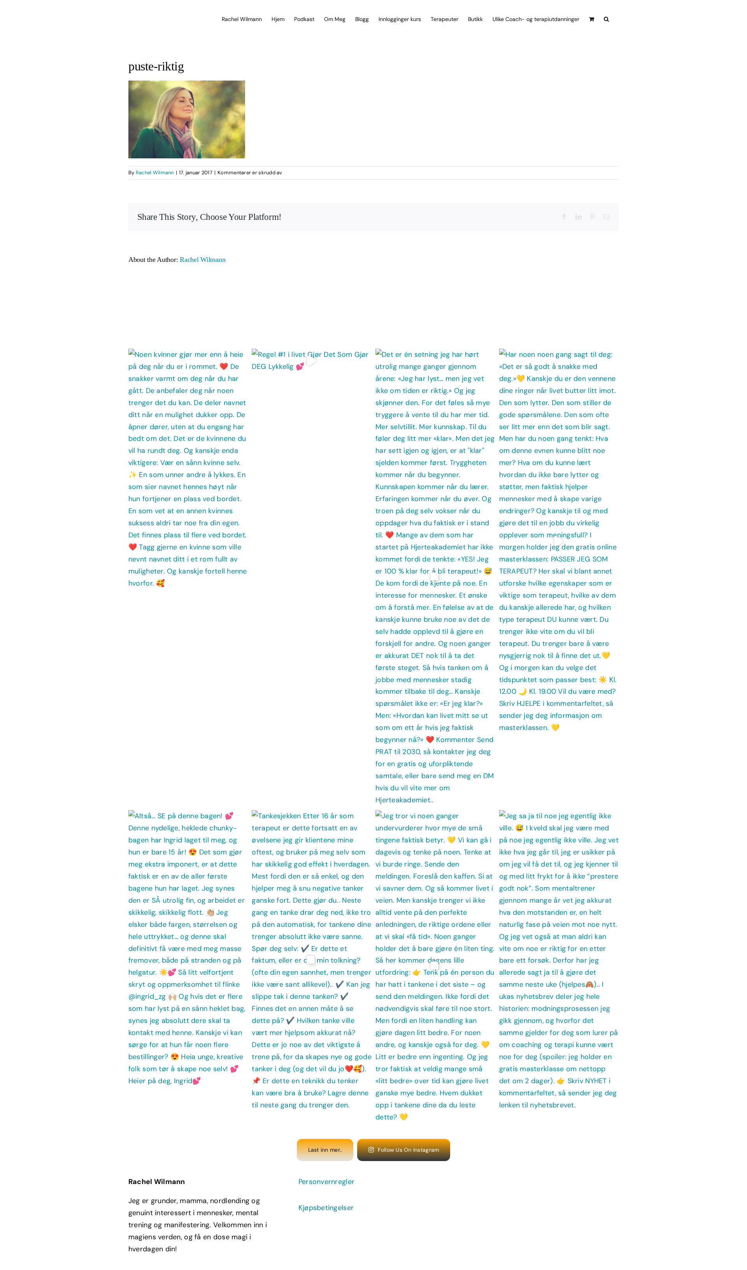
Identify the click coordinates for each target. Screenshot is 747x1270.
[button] (606, 18)
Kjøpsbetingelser (326, 1207)
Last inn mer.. (325, 1149)
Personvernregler (326, 1181)
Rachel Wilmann (155, 172)
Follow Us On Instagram (408, 1149)
